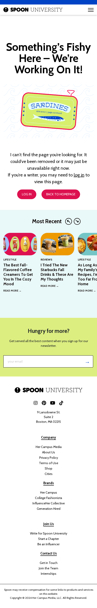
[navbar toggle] (91, 9)
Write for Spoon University (48, 533)
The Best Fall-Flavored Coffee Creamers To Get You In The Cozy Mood (18, 274)
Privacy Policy (48, 458)
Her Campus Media (49, 447)
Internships (48, 574)
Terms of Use (48, 463)
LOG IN (27, 194)
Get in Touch (49, 563)
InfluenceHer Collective (48, 503)
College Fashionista (48, 498)
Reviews (46, 259)
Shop (48, 468)
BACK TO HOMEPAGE (60, 194)
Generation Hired (48, 509)
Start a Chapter (48, 539)
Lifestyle (9, 259)
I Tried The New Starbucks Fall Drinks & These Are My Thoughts (57, 272)
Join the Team (48, 568)
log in (79, 175)
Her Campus (48, 492)
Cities (49, 474)
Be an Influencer (48, 544)
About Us (48, 452)
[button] (68, 221)
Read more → (12, 290)
